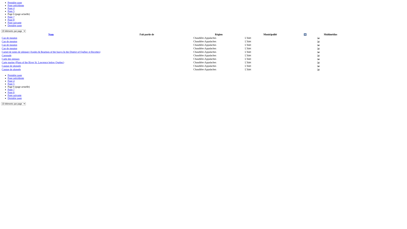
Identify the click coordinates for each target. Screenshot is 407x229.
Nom (51, 34)
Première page (15, 2)
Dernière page (15, 25)
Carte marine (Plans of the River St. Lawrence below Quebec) (33, 62)
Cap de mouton (9, 38)
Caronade (6, 55)
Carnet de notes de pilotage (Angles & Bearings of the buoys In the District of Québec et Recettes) (51, 52)
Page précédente (16, 5)
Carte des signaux (11, 59)
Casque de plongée (11, 66)
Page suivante (14, 22)
